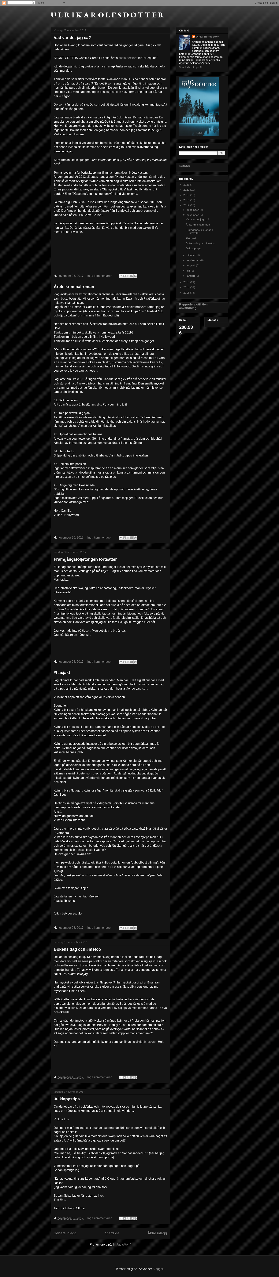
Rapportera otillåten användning (193, 306)
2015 (186, 282)
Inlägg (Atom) (122, 1244)
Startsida (112, 1233)
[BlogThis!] (124, 276)
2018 (186, 200)
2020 (186, 189)
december (193, 209)
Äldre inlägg (157, 1233)
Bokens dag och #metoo (77, 949)
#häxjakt (62, 672)
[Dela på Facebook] (132, 276)
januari (191, 275)
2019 (186, 195)
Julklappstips (67, 1099)
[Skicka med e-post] (121, 276)
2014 (186, 287)
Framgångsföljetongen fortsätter (85, 559)
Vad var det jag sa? (72, 37)
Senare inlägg (65, 1233)
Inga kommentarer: (100, 275)
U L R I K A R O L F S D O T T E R (107, 15)
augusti (191, 265)
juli (189, 270)
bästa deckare (127, 58)
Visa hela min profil (190, 67)
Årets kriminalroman (74, 286)
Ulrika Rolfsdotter (207, 36)
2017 (186, 205)
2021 (186, 184)
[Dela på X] (128, 276)
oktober (191, 255)
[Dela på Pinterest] (135, 276)
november (193, 214)
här (135, 298)
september (193, 260)
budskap (150, 1041)
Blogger (158, 1269)
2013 (186, 292)
